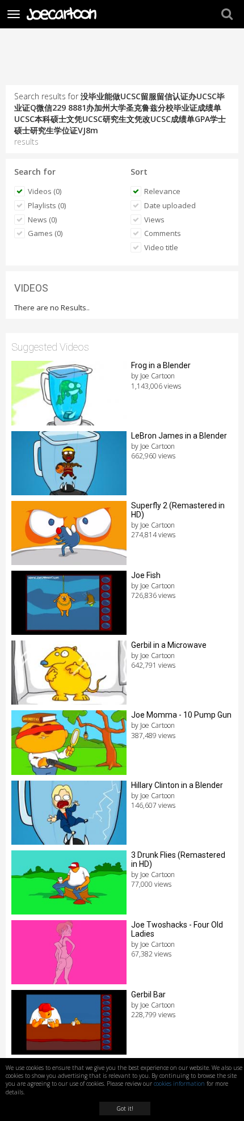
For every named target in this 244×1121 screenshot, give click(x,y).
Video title (161, 247)
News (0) (42, 219)
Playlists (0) (47, 205)
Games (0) (45, 233)
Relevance (162, 191)
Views (154, 219)
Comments (162, 233)
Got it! (124, 1108)
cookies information (179, 1084)
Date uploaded (170, 205)
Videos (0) (44, 191)
